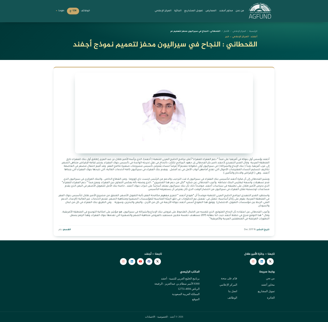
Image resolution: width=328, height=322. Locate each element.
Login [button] (61, 11)
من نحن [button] (240, 11)
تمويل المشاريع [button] (193, 11)
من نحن (270, 278)
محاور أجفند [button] (226, 11)
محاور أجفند (268, 284)
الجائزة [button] (178, 11)
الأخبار (226, 31)
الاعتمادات (150, 317)
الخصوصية (162, 317)
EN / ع (73, 11)
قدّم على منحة (229, 278)
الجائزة (271, 297)
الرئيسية (253, 31)
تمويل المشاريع (266, 291)
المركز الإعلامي (228, 284)
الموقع (196, 299)
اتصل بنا (232, 291)
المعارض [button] (211, 11)
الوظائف (85, 11)
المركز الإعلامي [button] (163, 11)
